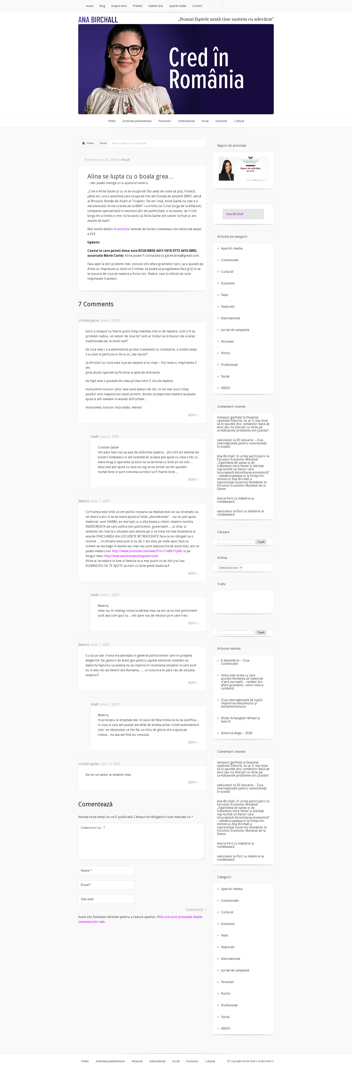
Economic (228, 283)
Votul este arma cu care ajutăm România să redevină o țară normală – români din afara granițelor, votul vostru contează (242, 681)
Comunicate (230, 260)
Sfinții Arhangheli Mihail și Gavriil (240, 719)
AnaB (94, 436)
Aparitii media (231, 248)
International (230, 318)
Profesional (229, 365)
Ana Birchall (234, 214)
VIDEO (225, 388)
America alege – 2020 (236, 733)
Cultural (227, 272)
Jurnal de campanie (235, 330)
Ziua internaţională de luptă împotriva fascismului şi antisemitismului (241, 703)
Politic (225, 353)
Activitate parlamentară (110, 1061)
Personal (227, 341)
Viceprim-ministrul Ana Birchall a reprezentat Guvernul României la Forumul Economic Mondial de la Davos (241, 482)
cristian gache (89, 320)
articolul (123, 229)
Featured (227, 307)
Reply (192, 415)
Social (103, 143)
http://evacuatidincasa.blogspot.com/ (131, 556)
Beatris (84, 501)
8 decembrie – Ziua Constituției (235, 662)
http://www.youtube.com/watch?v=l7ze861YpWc (147, 551)
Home (90, 143)
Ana (219, 498)
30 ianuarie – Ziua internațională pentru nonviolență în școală (241, 443)
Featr (225, 295)
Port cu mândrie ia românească (235, 500)
